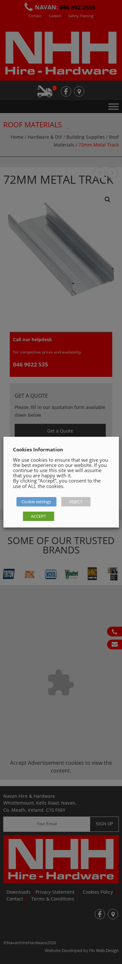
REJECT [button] (75, 502)
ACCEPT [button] (38, 516)
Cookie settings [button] (36, 502)
